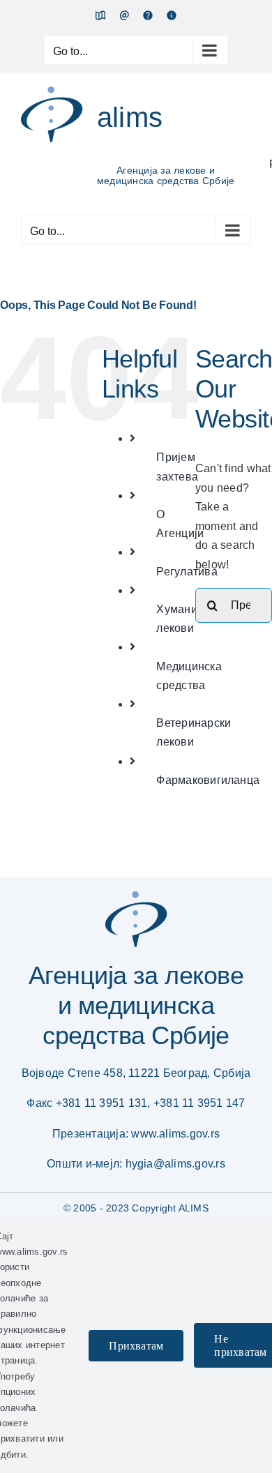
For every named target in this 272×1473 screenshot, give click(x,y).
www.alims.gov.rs (175, 1134)
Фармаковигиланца (207, 780)
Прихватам (136, 1346)
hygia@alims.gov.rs (175, 1164)
